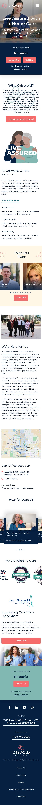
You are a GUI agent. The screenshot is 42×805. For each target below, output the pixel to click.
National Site (21, 768)
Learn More (21, 298)
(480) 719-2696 (11, 479)
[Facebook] (9, 707)
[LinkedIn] (16, 707)
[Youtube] (24, 707)
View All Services (10, 200)
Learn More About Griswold (21, 119)
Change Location (21, 69)
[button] (37, 5)
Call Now (29, 60)
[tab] (10, 292)
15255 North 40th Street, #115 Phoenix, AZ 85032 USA (21, 721)
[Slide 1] (19, 549)
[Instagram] (32, 707)
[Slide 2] (21, 549)
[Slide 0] (16, 549)
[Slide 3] (24, 549)
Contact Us (13, 60)
